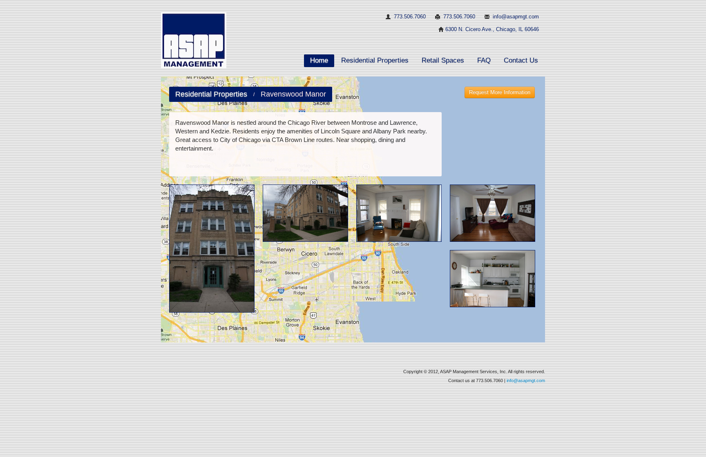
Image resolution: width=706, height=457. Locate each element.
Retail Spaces (443, 60)
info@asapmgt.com (516, 17)
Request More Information (499, 92)
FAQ (484, 60)
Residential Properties (375, 60)
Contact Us (521, 60)
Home (319, 60)
